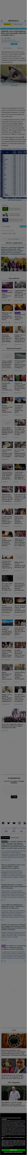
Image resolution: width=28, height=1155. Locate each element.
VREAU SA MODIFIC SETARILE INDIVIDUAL (13, 1152)
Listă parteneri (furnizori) (5, 1147)
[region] (13, 1134)
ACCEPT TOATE (13, 1150)
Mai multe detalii (21, 1124)
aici (8, 1131)
